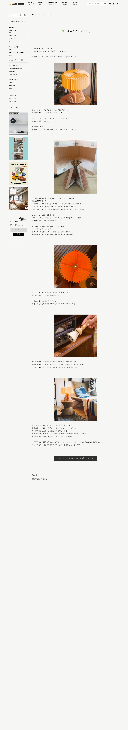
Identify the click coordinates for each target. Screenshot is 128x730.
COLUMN (65, 3)
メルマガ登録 (12, 101)
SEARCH (75, 3)
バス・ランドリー (13, 44)
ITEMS (30, 3)
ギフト (10, 55)
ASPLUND (12, 71)
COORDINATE (52, 3)
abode (10, 88)
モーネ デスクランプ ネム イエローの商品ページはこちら (75, 458)
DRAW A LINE (13, 74)
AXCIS (10, 82)
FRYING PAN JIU (13, 79)
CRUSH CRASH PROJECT (16, 68)
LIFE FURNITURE (14, 65)
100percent (12, 85)
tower (10, 77)
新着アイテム (12, 30)
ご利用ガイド (12, 95)
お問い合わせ (12, 98)
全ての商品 (12, 27)
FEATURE (40, 3)
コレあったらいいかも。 (47, 14)
